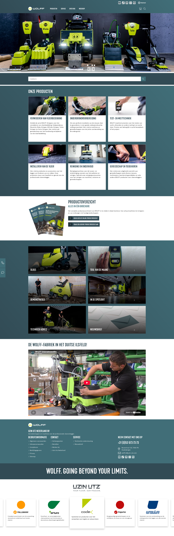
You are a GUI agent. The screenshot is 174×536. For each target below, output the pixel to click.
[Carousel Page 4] (94, 65)
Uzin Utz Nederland (58, 450)
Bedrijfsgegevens (36, 450)
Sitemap (33, 456)
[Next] (93, 69)
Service (63, 9)
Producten (53, 9)
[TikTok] (123, 2)
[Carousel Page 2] (90, 65)
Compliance (34, 447)
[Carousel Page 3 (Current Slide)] (92, 65)
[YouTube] (119, 2)
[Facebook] (134, 2)
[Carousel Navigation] (91, 69)
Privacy (32, 453)
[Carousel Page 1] (87, 65)
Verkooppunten (57, 441)
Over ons (72, 9)
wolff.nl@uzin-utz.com (129, 453)
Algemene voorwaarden (38, 441)
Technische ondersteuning (84, 441)
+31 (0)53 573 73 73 (128, 443)
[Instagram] (130, 2)
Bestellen (55, 444)
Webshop (82, 9)
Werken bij (56, 447)
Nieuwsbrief (79, 444)
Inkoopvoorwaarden (37, 444)
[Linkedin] (126, 2)
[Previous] (89, 69)
